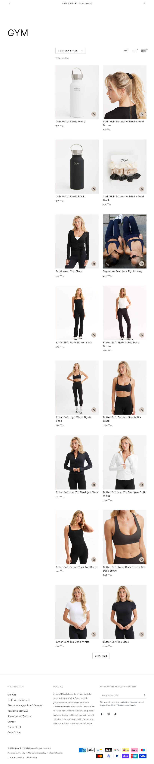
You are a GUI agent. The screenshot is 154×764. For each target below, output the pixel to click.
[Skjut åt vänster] (10, 3)
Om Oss (12, 694)
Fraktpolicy (32, 757)
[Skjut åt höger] (143, 3)
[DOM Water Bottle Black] (77, 167)
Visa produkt (93, 263)
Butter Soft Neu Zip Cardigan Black (76, 492)
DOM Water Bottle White (70, 121)
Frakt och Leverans (18, 699)
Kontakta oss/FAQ (18, 710)
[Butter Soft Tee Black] (124, 612)
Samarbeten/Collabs (19, 716)
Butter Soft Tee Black (116, 641)
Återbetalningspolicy (37, 753)
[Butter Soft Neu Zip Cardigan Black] (77, 462)
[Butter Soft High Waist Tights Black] (77, 388)
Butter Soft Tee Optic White (72, 641)
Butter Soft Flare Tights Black (73, 342)
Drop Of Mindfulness (24, 748)
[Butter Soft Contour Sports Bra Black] (124, 388)
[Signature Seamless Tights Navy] (124, 241)
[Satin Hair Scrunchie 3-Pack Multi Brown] (124, 92)
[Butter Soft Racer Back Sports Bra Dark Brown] (124, 537)
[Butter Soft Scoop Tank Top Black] (77, 537)
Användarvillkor (17, 757)
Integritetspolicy (56, 753)
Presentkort (14, 727)
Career (12, 721)
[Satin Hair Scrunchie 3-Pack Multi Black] (124, 167)
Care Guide (14, 732)
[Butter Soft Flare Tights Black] (77, 313)
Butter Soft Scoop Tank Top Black (76, 567)
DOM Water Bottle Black (70, 196)
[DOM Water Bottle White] (77, 92)
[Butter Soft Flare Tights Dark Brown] (124, 313)
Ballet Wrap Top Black (68, 271)
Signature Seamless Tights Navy (123, 271)
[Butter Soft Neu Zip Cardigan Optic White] (124, 462)
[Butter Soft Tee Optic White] (77, 612)
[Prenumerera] (144, 695)
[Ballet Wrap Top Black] (77, 241)
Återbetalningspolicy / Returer (25, 705)
